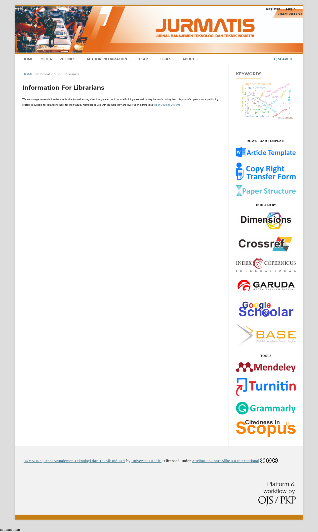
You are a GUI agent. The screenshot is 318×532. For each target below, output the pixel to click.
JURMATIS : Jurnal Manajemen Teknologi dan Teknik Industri (73, 460)
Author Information (107, 59)
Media (46, 59)
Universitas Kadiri (146, 460)
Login (291, 9)
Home (27, 59)
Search (284, 59)
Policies (67, 59)
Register (273, 9)
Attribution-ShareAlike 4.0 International (225, 460)
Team (144, 59)
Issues (165, 59)
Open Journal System (166, 104)
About (189, 59)
